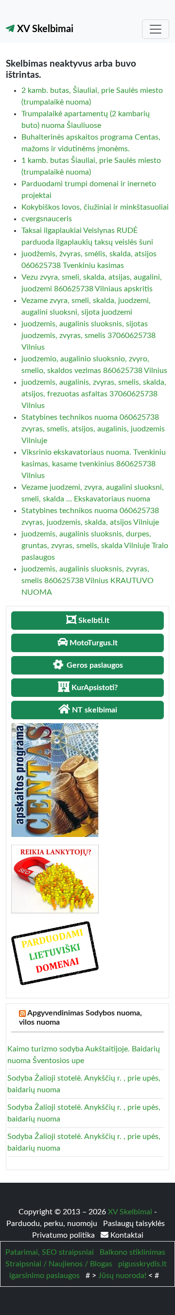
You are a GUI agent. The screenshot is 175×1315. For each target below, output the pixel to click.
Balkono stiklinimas (132, 1252)
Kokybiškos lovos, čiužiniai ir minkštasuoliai (95, 207)
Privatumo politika (64, 1235)
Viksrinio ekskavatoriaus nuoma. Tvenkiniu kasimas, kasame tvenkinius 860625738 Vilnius (93, 464)
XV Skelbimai (44, 29)
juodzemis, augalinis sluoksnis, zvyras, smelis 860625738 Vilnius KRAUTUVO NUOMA (87, 580)
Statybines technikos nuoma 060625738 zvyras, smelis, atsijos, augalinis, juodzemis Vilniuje (93, 428)
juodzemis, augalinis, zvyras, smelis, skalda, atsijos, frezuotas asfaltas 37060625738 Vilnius (93, 393)
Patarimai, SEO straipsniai (49, 1252)
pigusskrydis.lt (142, 1264)
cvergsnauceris (46, 219)
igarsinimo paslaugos (44, 1275)
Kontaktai (125, 1235)
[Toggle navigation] (155, 29)
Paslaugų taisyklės (134, 1223)
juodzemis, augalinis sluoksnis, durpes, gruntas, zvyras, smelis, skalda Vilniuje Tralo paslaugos (94, 545)
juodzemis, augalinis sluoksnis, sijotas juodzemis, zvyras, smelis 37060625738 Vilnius (88, 335)
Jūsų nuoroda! (122, 1275)
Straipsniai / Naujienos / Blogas (58, 1264)
